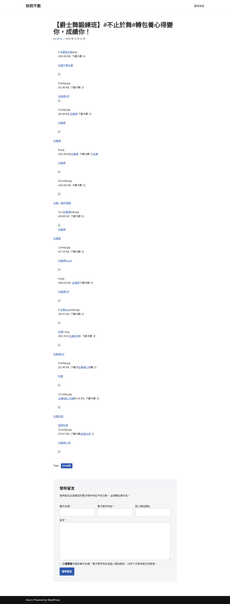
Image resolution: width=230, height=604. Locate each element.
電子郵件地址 (105, 506)
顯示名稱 (65, 506)
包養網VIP (64, 96)
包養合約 (74, 336)
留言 (63, 520)
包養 (70, 65)
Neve (29, 600)
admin (59, 38)
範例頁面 (199, 6)
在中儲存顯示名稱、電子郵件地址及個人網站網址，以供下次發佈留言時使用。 (109, 563)
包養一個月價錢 (62, 203)
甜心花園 (69, 398)
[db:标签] (66, 466)
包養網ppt (58, 354)
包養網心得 (84, 367)
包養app (64, 310)
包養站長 (58, 416)
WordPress (54, 600)
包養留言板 (66, 52)
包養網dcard (65, 260)
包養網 (73, 114)
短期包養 (63, 425)
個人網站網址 (142, 506)
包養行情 (63, 65)
